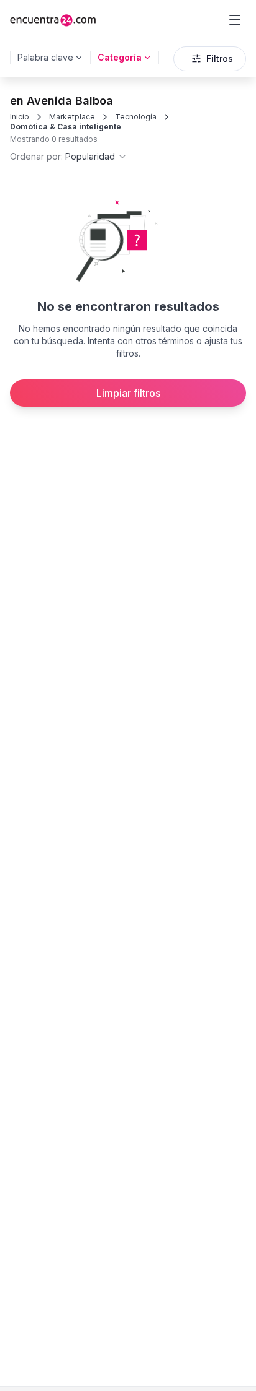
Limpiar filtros (128, 393)
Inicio (19, 116)
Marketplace (72, 116)
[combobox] (68, 156)
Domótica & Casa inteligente (65, 126)
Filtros (219, 58)
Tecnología (136, 116)
